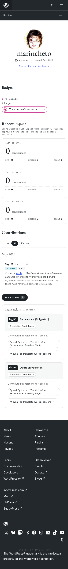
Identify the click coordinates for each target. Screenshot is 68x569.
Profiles (7, 15)
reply (19, 273)
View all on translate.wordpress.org (30, 353)
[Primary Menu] (60, 15)
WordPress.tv (13, 478)
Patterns (40, 448)
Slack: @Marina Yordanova (34, 66)
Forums (25, 243)
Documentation (13, 466)
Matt (8, 496)
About (7, 430)
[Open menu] (62, 5)
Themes (40, 436)
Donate (41, 472)
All (14, 243)
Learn (7, 460)
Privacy (8, 448)
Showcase (41, 430)
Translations (14, 297)
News (7, 436)
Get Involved (43, 460)
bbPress (10, 502)
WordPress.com (15, 490)
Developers (10, 472)
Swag (40, 478)
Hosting (8, 442)
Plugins (39, 442)
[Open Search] (52, 5)
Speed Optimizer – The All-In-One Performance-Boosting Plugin (28, 344)
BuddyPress (12, 508)
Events (39, 466)
